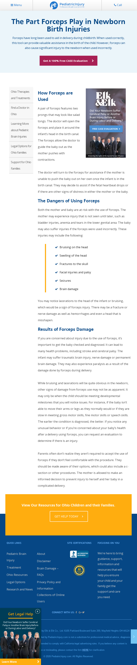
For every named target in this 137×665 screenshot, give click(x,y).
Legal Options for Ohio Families (21, 149)
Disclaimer (44, 561)
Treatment (14, 567)
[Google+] (80, 612)
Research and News (20, 589)
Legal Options (16, 582)
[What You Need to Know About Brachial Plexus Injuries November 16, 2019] (134, 636)
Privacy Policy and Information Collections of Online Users (51, 591)
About (41, 554)
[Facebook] (76, 612)
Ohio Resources (17, 575)
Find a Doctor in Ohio (20, 111)
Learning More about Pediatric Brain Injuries (20, 130)
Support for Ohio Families (21, 165)
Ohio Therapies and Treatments (20, 95)
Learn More (9, 661)
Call (119, 5)
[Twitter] (83, 612)
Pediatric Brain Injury (16, 557)
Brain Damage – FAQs (48, 571)
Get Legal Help (20, 614)
